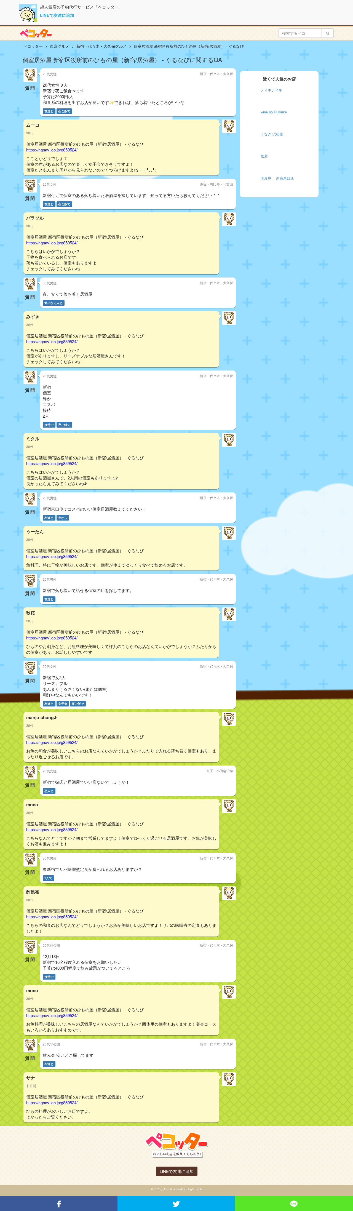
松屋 (264, 156)
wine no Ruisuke (274, 112)
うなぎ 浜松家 (272, 134)
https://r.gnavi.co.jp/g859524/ (51, 150)
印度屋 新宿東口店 (277, 178)
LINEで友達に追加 (57, 15)
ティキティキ (271, 89)
